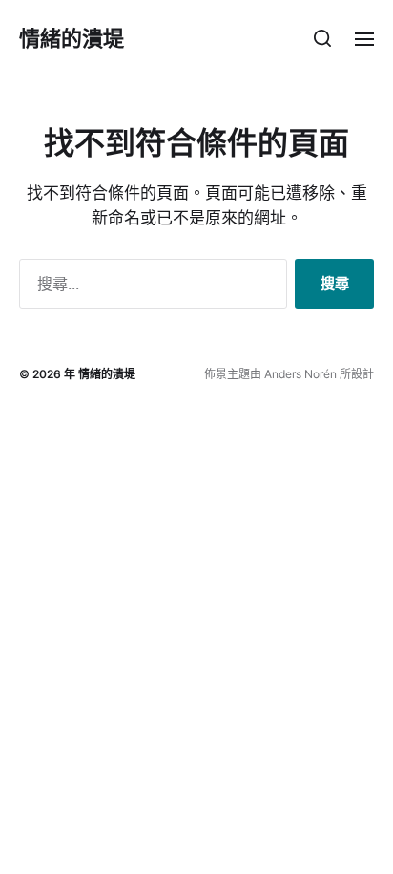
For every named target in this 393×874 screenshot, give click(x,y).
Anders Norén (300, 374)
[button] (322, 38)
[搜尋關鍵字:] (149, 287)
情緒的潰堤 (71, 38)
